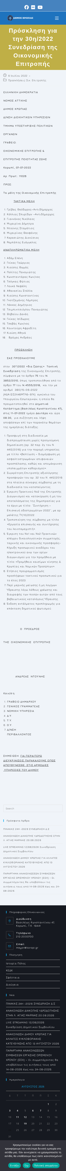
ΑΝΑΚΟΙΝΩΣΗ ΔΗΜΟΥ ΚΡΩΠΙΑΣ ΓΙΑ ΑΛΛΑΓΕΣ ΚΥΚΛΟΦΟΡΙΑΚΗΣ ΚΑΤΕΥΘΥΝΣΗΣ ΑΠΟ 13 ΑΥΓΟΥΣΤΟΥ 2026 (30, 862)
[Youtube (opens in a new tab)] (39, 7)
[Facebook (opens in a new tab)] (26, 7)
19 (25, 1123)
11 (17, 1117)
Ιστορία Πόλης (16, 963)
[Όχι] (61, 1155)
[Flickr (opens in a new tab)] (33, 7)
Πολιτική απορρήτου (46, 1165)
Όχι (27, 1165)
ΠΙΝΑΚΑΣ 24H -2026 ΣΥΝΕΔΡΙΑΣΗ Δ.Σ (26, 828)
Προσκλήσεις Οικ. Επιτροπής (27, 80)
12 (25, 1117)
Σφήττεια (13, 977)
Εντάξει (14, 1165)
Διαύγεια (12, 984)
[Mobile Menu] (57, 18)
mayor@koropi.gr (27, 947)
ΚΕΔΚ (9, 970)
